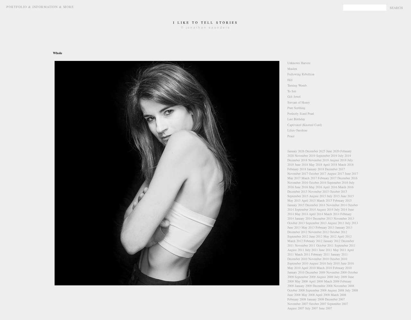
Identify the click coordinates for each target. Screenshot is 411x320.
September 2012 (297, 236)
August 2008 (336, 290)
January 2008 (315, 299)
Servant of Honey (298, 102)
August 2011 (295, 250)
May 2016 (315, 187)
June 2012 (315, 236)
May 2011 (339, 250)
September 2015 (297, 196)
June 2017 (351, 173)
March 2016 (346, 187)
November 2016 (297, 182)
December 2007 (335, 299)
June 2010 (347, 263)
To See (291, 91)
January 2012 (331, 241)
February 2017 (327, 178)
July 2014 (340, 209)
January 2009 (303, 285)
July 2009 (340, 276)
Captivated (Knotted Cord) (304, 124)
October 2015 (338, 191)
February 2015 (342, 200)
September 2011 (345, 245)
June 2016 (301, 187)
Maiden (292, 68)
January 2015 (295, 205)
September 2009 (305, 276)
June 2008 (294, 294)
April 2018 (330, 164)
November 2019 (305, 155)
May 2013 (308, 227)
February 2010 (342, 267)
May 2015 (294, 200)
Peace (290, 136)
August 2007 (295, 308)
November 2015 (318, 191)
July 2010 (333, 263)
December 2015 (297, 191)
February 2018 (296, 169)
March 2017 (309, 178)
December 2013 (323, 218)
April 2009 (316, 281)
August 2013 (336, 223)
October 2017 (317, 173)
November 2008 (344, 285)
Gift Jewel (294, 96)
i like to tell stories (205, 22)
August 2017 (335, 173)
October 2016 (317, 182)
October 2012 (338, 232)
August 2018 (338, 160)
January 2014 (303, 218)
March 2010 (324, 267)
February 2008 (296, 299)
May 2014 (301, 214)
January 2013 (343, 227)
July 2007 (311, 308)
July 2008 (351, 290)
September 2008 (316, 290)
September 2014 (305, 209)
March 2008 (338, 294)
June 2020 (332, 151)
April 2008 (323, 294)
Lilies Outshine (297, 130)
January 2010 (295, 272)
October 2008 (296, 290)
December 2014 (315, 205)
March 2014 (331, 214)
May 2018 (315, 164)
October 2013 (296, 223)
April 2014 (316, 214)
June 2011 (325, 250)
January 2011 (339, 254)
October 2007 (317, 303)
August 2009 (325, 276)
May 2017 (294, 178)
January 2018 (315, 169)
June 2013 (294, 227)
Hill (290, 80)
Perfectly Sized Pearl (300, 113)
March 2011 (302, 254)
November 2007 (297, 303)
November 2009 (336, 272)
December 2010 (297, 259)
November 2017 (297, 173)
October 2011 (325, 245)
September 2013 (316, 223)
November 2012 (318, 232)
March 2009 (331, 281)
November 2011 (305, 245)
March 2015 (324, 200)
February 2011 (320, 254)
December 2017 (335, 169)
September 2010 (297, 263)
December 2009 (315, 272)
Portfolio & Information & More (40, 6)
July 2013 (351, 223)
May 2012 (330, 236)
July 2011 (311, 250)
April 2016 (330, 187)
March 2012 (295, 241)
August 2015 (317, 196)
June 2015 (347, 196)
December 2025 (315, 151)
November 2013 (344, 218)
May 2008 (308, 294)
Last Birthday (296, 119)
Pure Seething (296, 107)
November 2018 (318, 160)
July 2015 (333, 196)
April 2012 (344, 236)
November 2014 (336, 205)
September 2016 (337, 182)
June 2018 (301, 164)
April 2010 (309, 267)
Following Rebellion (300, 74)
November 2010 (318, 259)
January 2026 (295, 151)
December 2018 (297, 160)
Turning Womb (297, 85)
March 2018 (346, 164)
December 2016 (347, 178)
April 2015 (309, 200)
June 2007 (325, 308)
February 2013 (325, 227)
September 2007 (337, 303)
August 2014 (325, 209)
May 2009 (301, 281)
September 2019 (326, 155)
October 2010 (338, 259)
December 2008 (323, 285)
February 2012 (313, 241)
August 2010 (317, 263)
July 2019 (344, 155)
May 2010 (294, 267)
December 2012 (297, 232)
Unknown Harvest (298, 63)
